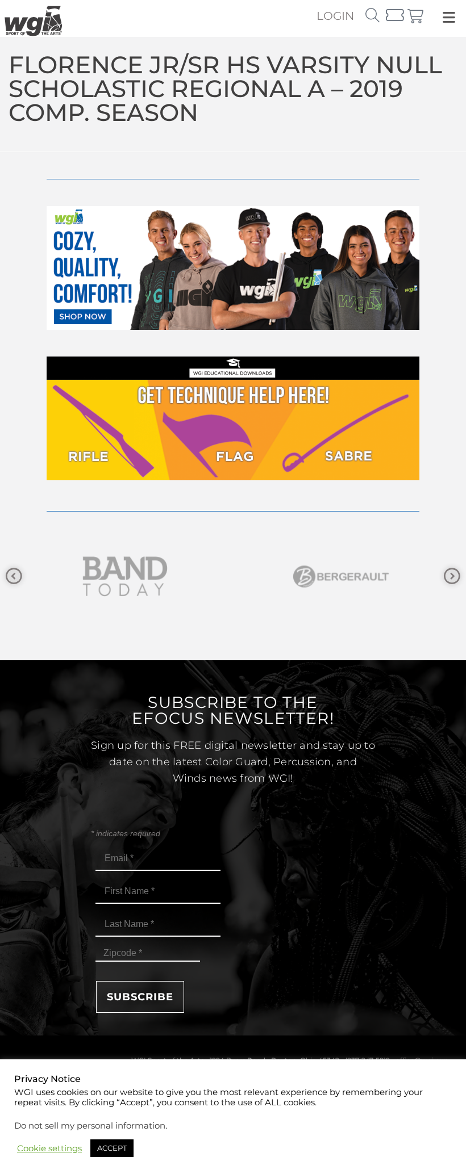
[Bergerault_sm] (164, 576)
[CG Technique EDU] (233, 477)
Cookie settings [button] (49, 1148)
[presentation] (14, 576)
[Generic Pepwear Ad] (233, 326)
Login (335, 16)
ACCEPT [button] (112, 1147)
